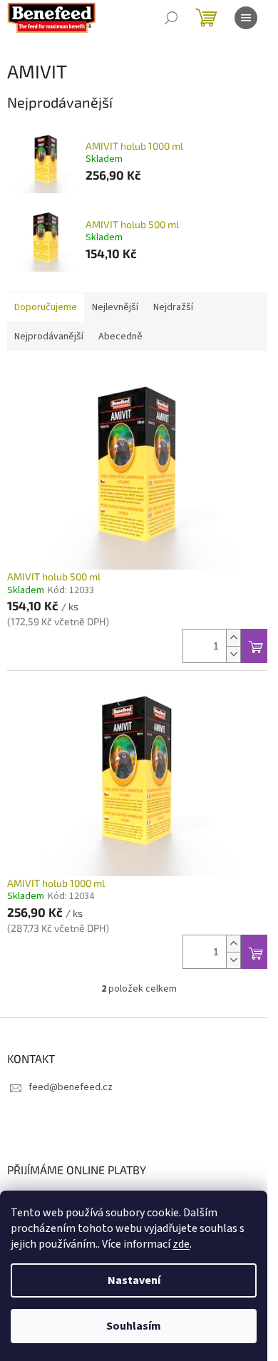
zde (181, 1244)
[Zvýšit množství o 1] (233, 638)
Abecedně (120, 336)
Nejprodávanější (48, 336)
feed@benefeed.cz (71, 1087)
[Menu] (246, 18)
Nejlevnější (115, 307)
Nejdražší (173, 307)
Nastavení (134, 1280)
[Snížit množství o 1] (233, 654)
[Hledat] (171, 18)
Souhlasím (133, 1326)
